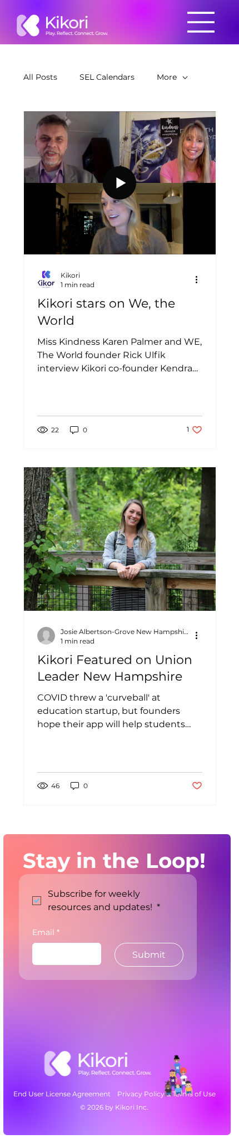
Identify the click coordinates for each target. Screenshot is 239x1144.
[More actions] (200, 279)
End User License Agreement (62, 1094)
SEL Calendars (107, 77)
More (167, 77)
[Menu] (201, 22)
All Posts (40, 77)
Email (45, 932)
